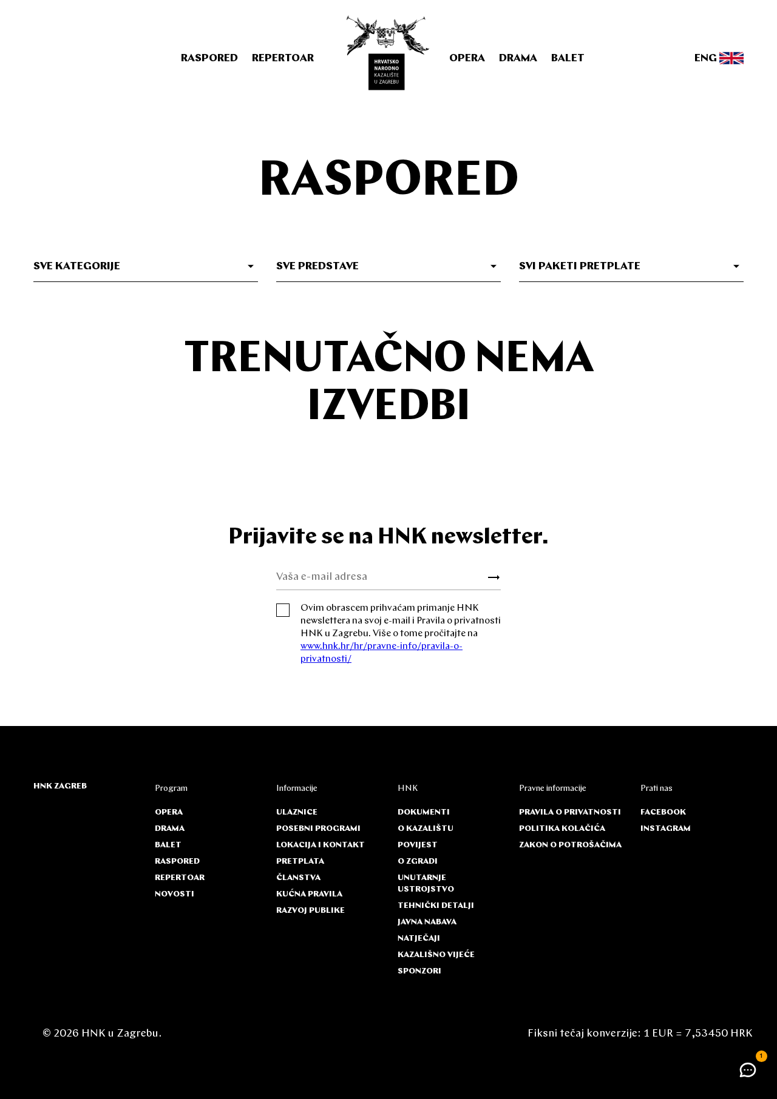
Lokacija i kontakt (320, 845)
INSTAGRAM (665, 828)
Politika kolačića (562, 828)
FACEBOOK (663, 812)
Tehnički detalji (436, 905)
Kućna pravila (309, 894)
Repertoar (283, 58)
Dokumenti (424, 812)
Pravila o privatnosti (570, 812)
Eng (706, 58)
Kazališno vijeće (436, 955)
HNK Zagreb (60, 786)
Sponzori (419, 971)
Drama (518, 58)
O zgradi (418, 861)
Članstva (298, 877)
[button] (747, 1069)
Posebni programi (318, 828)
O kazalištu (425, 828)
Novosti (174, 894)
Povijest (418, 845)
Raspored (209, 58)
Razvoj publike (310, 910)
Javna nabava (427, 922)
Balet (568, 58)
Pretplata (300, 861)
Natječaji (419, 938)
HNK (408, 788)
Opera (467, 58)
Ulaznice (296, 812)
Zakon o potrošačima (570, 845)
